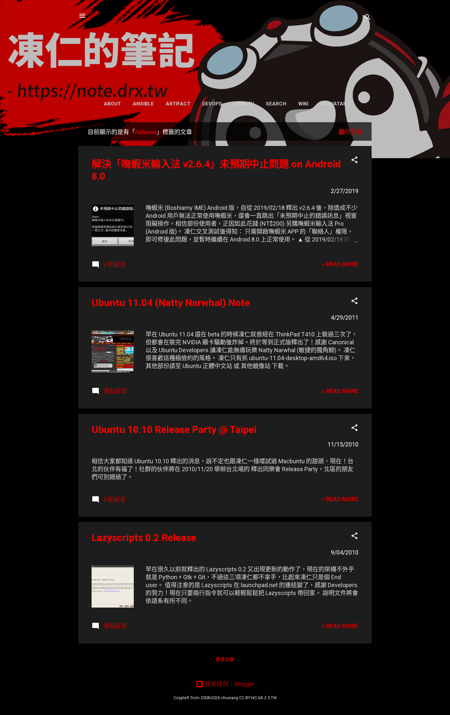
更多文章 (225, 659)
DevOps (212, 104)
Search (276, 104)
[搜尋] (368, 18)
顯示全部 (350, 132)
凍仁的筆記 (225, 48)
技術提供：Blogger (229, 683)
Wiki (303, 104)
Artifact (178, 104)
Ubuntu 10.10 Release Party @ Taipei (174, 429)
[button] (354, 161)
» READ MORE (340, 264)
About (112, 104)
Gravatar (333, 104)
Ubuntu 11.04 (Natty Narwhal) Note (171, 302)
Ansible (143, 104)
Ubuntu (244, 104)
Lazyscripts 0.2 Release (144, 537)
